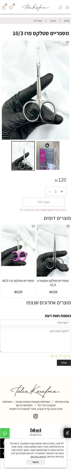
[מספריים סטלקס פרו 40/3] (18, 265)
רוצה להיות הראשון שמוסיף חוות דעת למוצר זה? (43, 210)
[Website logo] (35, 7)
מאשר (35, 462)
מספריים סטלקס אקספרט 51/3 (53, 282)
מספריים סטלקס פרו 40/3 (18, 280)
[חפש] (60, 6)
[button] (5, 90)
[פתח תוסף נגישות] (67, 433)
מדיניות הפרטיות (38, 456)
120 (62, 179)
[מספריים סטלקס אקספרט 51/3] (53, 275)
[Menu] (67, 6)
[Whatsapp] (5, 434)
